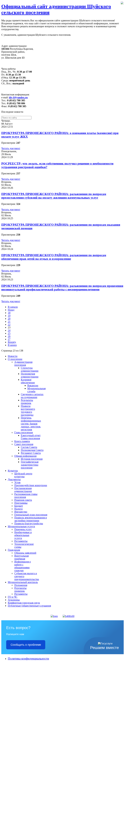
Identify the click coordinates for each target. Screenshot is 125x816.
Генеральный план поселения (30, 514)
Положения (20, 585)
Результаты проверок (27, 401)
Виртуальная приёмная (21, 557)
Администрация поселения (23, 363)
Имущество (20, 511)
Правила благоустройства (28, 523)
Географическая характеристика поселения (29, 464)
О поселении (15, 359)
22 (9, 324)
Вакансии (32, 385)
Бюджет (18, 505)
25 (9, 333)
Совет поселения (23, 444)
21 (9, 321)
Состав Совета (29, 447)
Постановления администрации (23, 490)
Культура (13, 470)
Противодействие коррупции (30, 485)
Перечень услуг (23, 529)
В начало (13, 306)
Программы (21, 503)
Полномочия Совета (32, 450)
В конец (12, 345)
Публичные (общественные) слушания (29, 605)
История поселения (31, 459)
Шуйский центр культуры (23, 475)
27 (9, 339)
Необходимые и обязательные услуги (23, 535)
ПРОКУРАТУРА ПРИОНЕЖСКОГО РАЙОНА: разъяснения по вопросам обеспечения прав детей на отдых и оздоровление (53, 256)
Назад (11, 309)
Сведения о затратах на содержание (32, 396)
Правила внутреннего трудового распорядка (28, 410)
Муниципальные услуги (21, 526)
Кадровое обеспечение (28, 381)
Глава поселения (23, 432)
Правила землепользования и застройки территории (30, 519)
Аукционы (14, 599)
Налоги (18, 508)
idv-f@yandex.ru (18, 97)
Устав (17, 482)
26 (9, 336)
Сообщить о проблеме (26, 644)
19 (9, 315)
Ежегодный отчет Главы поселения (31, 437)
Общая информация (25, 456)
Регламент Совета (31, 453)
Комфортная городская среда (24, 602)
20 (9, 318)
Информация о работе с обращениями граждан (22, 566)
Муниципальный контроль (23, 582)
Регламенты (21, 541)
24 (9, 330)
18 (9, 312)
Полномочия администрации (29, 375)
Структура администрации (29, 369)
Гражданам (14, 550)
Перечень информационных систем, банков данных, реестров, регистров (31, 423)
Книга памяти (22, 441)
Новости (12, 356)
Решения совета (23, 500)
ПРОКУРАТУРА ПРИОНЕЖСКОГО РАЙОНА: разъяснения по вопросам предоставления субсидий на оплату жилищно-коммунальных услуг (53, 195)
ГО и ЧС (12, 596)
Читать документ (10, 148)
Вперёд (12, 342)
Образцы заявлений (25, 552)
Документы (14, 479)
